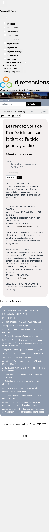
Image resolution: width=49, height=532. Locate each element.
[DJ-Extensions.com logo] (24, 87)
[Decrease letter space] (21, 71)
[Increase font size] (20, 65)
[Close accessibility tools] (5, 17)
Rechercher (34, 104)
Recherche (4, 100)
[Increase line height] (22, 68)
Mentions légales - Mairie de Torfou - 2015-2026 (26, 424)
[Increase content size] (25, 62)
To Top (24, 436)
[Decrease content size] (22, 62)
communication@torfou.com (26, 226)
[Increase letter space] (25, 71)
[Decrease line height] (19, 68)
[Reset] (2, 17)
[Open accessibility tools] (3, 3)
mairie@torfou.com (22, 278)
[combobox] (13, 104)
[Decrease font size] (17, 65)
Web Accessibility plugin (10, 90)
